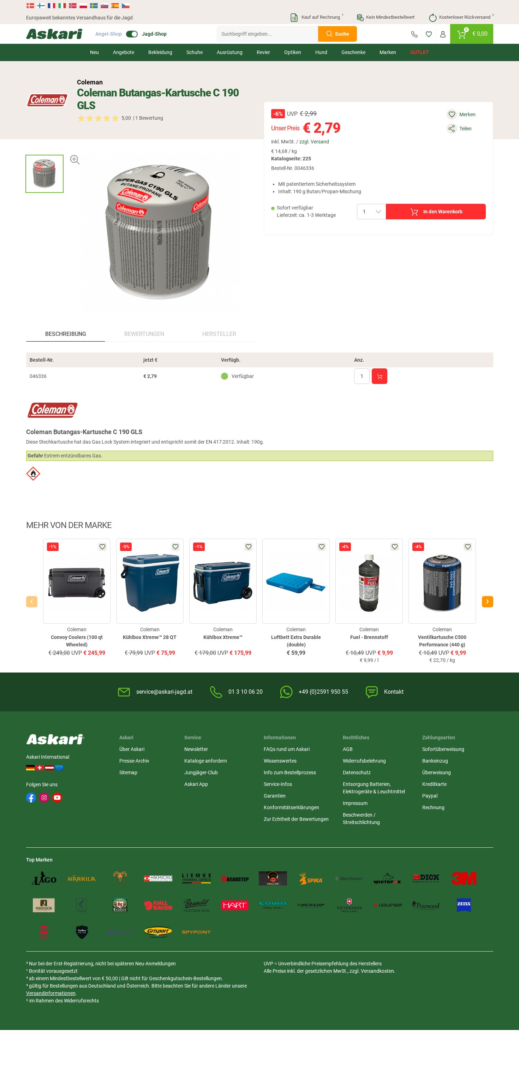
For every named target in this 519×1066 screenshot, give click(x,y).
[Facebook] (31, 798)
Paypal (429, 796)
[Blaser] (120, 932)
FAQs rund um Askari (287, 749)
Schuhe (194, 52)
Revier (263, 52)
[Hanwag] (44, 932)
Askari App (196, 784)
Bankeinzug (435, 761)
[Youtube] (57, 798)
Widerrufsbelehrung (364, 761)
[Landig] (82, 905)
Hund (321, 52)
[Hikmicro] (158, 878)
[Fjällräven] (158, 905)
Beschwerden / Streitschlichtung (361, 818)
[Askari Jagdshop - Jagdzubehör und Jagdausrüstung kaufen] (54, 34)
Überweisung (436, 772)
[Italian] (62, 5)
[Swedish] (94, 5)
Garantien (275, 796)
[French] (51, 5)
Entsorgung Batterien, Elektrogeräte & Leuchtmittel (374, 787)
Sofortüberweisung (443, 749)
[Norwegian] (72, 5)
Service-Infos (278, 784)
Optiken (292, 52)
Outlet (419, 52)
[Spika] (311, 878)
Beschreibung (65, 334)
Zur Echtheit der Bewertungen (296, 819)
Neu (94, 52)
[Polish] (83, 5)
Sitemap (128, 772)
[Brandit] (196, 905)
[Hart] (235, 905)
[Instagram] (44, 798)
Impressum (355, 803)
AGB (348, 749)
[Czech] (125, 5)
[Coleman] (47, 100)
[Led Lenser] (388, 905)
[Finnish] (41, 5)
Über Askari (131, 749)
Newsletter (196, 749)
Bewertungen (144, 334)
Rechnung (433, 807)
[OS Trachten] (120, 905)
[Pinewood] (426, 905)
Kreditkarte (434, 784)
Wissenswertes (280, 761)
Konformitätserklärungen (291, 807)
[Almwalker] (120, 878)
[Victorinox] (349, 905)
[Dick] (426, 878)
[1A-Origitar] (273, 878)
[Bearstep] (235, 878)
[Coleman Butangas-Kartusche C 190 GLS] (44, 174)
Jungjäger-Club (201, 772)
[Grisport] (158, 932)
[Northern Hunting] (82, 932)
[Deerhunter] (349, 878)
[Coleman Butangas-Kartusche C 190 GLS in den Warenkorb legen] (379, 376)
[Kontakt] (414, 34)
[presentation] (44, 148)
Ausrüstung (230, 52)
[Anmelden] (443, 34)
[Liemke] (196, 878)
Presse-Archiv (134, 761)
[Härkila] (82, 878)
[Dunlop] (311, 905)
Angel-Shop (108, 34)
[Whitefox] (388, 878)
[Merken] (428, 34)
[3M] (464, 878)
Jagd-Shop (154, 34)
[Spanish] (115, 5)
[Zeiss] (464, 905)
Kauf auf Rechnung (321, 16)
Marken (388, 52)
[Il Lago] (44, 878)
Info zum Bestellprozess (290, 772)
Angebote (123, 52)
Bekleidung (160, 52)
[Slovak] (104, 5)
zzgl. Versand (314, 141)
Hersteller (219, 334)
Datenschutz (357, 772)
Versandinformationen (51, 993)
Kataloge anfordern (205, 761)
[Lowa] (273, 905)
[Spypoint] (196, 932)
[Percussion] (44, 905)
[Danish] (31, 5)
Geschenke (353, 52)
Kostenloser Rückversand (466, 16)
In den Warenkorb (443, 211)
